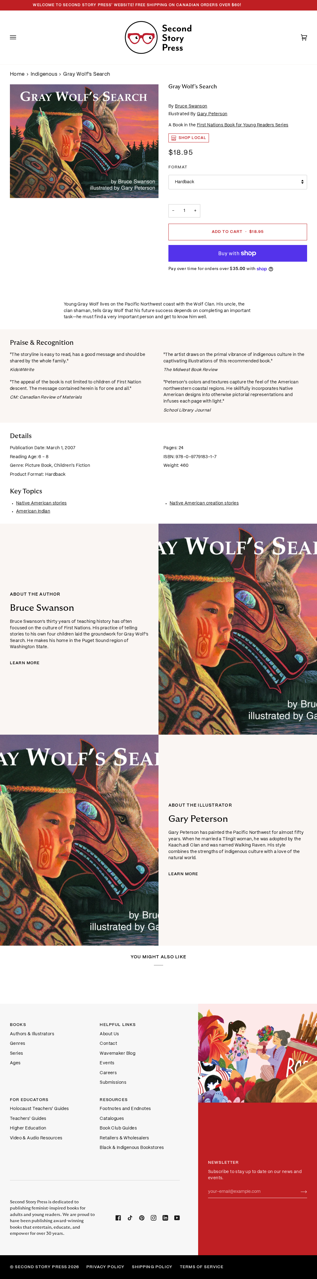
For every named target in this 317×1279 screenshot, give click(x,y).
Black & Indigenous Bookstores (132, 1148)
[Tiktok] (130, 1218)
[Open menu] (19, 37)
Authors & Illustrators (32, 1034)
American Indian (33, 511)
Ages (15, 1063)
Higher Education (28, 1128)
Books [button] (18, 1025)
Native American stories (41, 503)
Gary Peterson (212, 114)
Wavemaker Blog (117, 1054)
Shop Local (192, 138)
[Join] (299, 1192)
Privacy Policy (105, 1267)
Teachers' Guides (28, 1119)
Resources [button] (114, 1100)
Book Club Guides (118, 1128)
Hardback (184, 182)
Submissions (113, 1083)
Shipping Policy (152, 1267)
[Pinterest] (142, 1218)
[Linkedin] (165, 1218)
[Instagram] (153, 1218)
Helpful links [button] (118, 1025)
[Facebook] (118, 1218)
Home (17, 74)
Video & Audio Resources (36, 1138)
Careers (108, 1073)
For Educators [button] (29, 1100)
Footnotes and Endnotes (125, 1109)
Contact (108, 1044)
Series (16, 1054)
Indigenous (44, 74)
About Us (109, 1034)
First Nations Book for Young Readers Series (243, 125)
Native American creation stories (204, 503)
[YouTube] (177, 1218)
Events (107, 1063)
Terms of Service (202, 1267)
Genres (17, 1044)
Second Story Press (41, 1267)
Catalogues (112, 1119)
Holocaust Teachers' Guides (39, 1109)
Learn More (25, 663)
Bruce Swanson (191, 106)
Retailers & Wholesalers (124, 1138)
